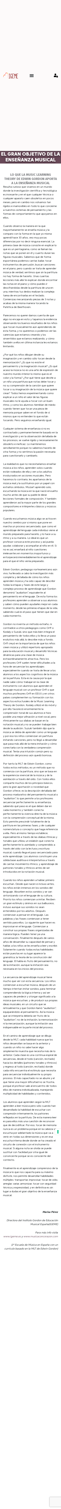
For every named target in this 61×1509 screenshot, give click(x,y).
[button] (31, 75)
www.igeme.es (12, 1236)
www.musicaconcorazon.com (40, 1236)
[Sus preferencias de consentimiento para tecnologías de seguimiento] (58, 1132)
